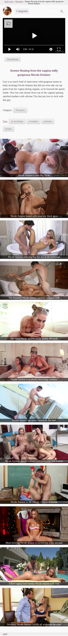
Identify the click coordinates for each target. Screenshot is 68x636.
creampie (33, 121)
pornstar (48, 121)
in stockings (17, 121)
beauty (8, 129)
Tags (5, 121)
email (5, 634)
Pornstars (20, 110)
